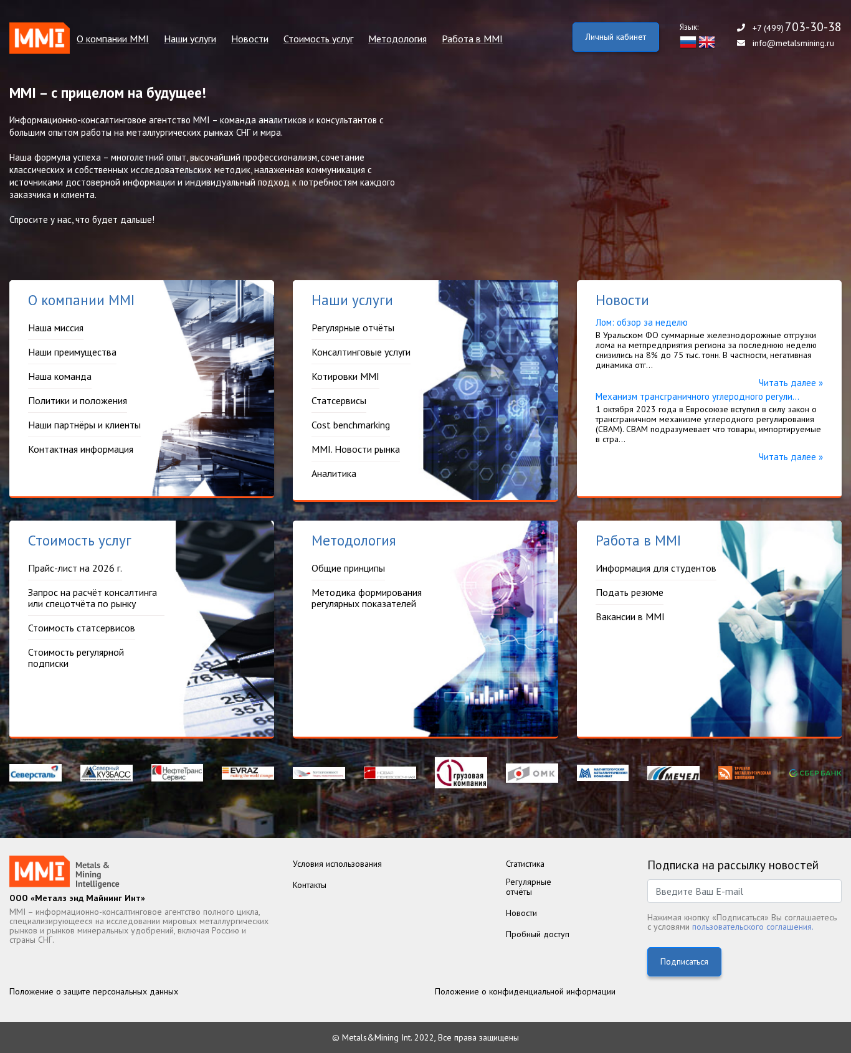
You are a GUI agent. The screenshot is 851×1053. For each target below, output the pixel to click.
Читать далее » (791, 383)
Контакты (309, 885)
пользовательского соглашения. (753, 926)
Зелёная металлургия (267, 73)
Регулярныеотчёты (528, 887)
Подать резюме (629, 592)
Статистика (525, 864)
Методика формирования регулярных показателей (366, 598)
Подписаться (684, 961)
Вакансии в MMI (630, 616)
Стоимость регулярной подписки (76, 657)
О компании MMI (113, 39)
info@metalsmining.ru (793, 43)
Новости (250, 39)
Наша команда (60, 376)
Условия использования (337, 864)
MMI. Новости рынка (355, 449)
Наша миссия (95, 73)
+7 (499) (797, 27)
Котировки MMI (345, 376)
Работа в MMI (472, 39)
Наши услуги (190, 39)
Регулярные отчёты (196, 73)
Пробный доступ (537, 934)
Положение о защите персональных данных (93, 991)
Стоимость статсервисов (81, 627)
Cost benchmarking (350, 424)
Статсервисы (338, 400)
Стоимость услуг (318, 39)
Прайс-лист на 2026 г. (322, 73)
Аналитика (333, 473)
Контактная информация (80, 449)
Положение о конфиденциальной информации (525, 991)
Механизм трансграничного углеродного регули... (697, 396)
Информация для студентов (493, 73)
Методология (397, 39)
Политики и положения (77, 400)
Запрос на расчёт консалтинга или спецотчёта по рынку (92, 598)
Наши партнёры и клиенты (84, 424)
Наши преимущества (72, 352)
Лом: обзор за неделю (642, 322)
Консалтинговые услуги (361, 352)
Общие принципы (396, 73)
